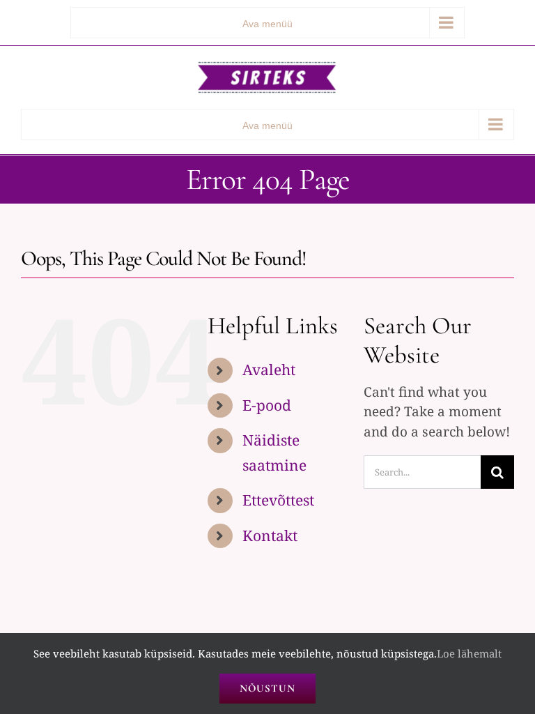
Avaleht (268, 369)
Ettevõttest (278, 500)
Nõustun (267, 688)
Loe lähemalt (469, 653)
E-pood (266, 405)
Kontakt (269, 535)
